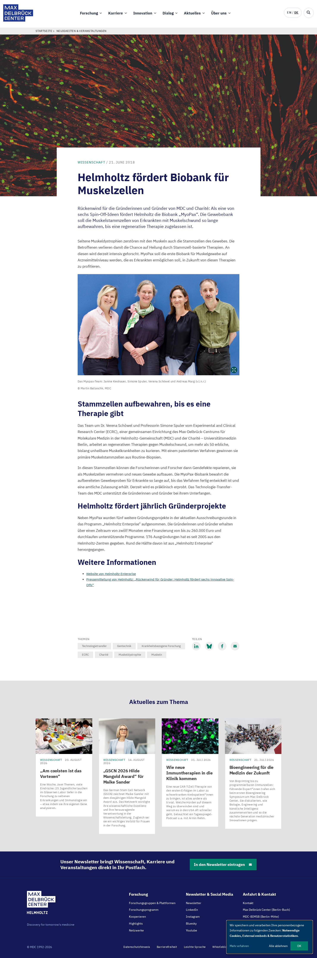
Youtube (191, 930)
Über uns (219, 13)
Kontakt (248, 903)
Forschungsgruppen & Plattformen (152, 903)
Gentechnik (124, 646)
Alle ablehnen (278, 946)
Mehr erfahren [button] (239, 946)
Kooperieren (137, 917)
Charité (103, 654)
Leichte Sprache (195, 947)
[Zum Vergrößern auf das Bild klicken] (158, 324)
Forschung (89, 13)
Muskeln (156, 654)
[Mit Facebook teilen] (222, 646)
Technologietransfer (94, 646)
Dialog (168, 13)
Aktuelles (192, 13)
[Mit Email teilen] (235, 646)
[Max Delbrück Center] (18, 20)
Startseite (44, 31)
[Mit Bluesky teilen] (209, 646)
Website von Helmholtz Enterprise (111, 574)
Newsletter (193, 903)
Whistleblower (222, 947)
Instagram (193, 917)
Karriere (115, 13)
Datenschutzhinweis (136, 947)
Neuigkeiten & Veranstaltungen (81, 31)
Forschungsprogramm (143, 910)
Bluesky (191, 923)
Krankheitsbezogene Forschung (161, 646)
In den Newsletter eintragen (219, 864)
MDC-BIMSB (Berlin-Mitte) (261, 917)
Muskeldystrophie (130, 654)
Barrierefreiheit (167, 947)
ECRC (85, 654)
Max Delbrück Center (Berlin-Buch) (266, 910)
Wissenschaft (91, 162)
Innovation (142, 13)
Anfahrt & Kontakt (259, 894)
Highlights (136, 923)
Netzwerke (136, 930)
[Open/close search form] (309, 13)
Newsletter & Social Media (209, 894)
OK (299, 946)
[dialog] (269, 937)
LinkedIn (192, 910)
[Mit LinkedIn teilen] (196, 646)
